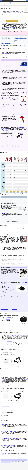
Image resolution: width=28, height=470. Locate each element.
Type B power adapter (9, 341)
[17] (23, 297)
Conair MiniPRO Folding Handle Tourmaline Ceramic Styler (8, 445)
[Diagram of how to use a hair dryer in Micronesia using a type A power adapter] (12, 402)
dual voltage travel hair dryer (4, 309)
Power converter (4, 424)
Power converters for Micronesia (18, 37)
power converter (5, 23)
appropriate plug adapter (5, 53)
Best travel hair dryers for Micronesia (6, 38)
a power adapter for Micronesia (12, 27)
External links (16, 41)
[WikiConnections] (14, 3)
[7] (8, 29)
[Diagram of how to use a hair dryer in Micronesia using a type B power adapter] (12, 366)
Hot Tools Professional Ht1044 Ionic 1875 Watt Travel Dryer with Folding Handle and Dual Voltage (13, 438)
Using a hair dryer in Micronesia (5, 37)
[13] (6, 130)
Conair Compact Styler (5, 98)
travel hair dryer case (20, 293)
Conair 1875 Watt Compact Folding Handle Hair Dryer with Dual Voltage (10, 431)
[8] (3, 106)
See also (16, 40)
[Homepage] (1, 0)
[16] (22, 297)
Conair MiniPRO (6, 119)
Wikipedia (3, 412)
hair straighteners (22, 461)
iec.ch (2, 415)
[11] (3, 147)
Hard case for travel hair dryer (5, 453)
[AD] (9, 29)
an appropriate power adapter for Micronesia (11, 12)
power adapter (9, 317)
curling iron (16, 461)
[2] (2, 283)
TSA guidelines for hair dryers (8, 287)
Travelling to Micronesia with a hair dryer (6, 43)
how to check (18, 11)
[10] (2, 147)
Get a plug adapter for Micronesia (12, 221)
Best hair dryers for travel (4, 39)
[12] (5, 130)
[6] (5, 380)
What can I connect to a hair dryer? (6, 406)
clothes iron (13, 461)
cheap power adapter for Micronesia (21, 145)
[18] (24, 297)
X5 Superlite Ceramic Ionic (6, 135)
